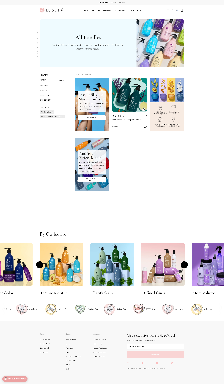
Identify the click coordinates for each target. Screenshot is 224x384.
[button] (15, 379)
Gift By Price (45, 86)
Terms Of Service (159, 368)
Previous (39, 264)
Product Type (46, 90)
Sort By (62, 80)
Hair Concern (45, 100)
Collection (44, 95)
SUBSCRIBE (155, 354)
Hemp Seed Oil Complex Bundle (126, 119)
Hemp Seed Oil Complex (51, 117)
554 (145, 116)
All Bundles (46, 112)
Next (184, 264)
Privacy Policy (147, 368)
